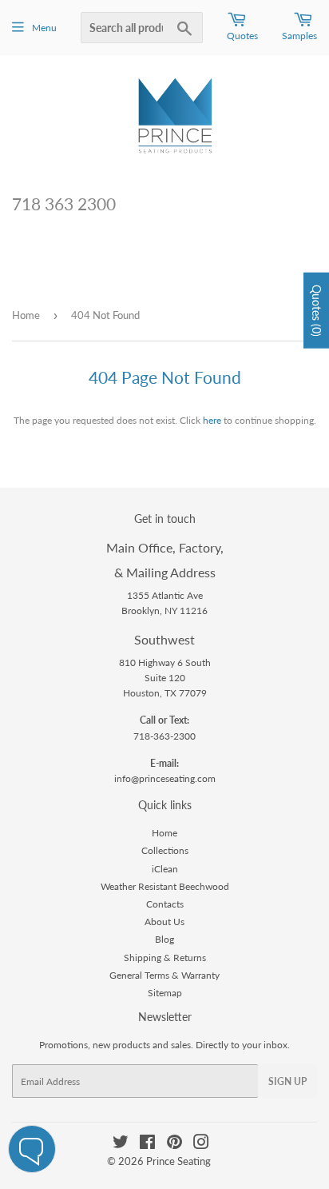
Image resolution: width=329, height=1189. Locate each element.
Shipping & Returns (165, 958)
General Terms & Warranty (164, 975)
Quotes (242, 36)
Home (26, 315)
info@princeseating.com (165, 778)
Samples (299, 36)
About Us (164, 922)
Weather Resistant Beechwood (165, 886)
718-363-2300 (164, 736)
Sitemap (165, 993)
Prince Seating (178, 1161)
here (212, 420)
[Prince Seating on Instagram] (201, 1145)
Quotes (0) (316, 310)
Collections (164, 850)
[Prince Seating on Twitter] (121, 1145)
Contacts (165, 904)
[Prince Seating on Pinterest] (174, 1145)
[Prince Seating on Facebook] (147, 1145)
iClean (165, 869)
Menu (44, 28)
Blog (164, 939)
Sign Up (287, 1081)
